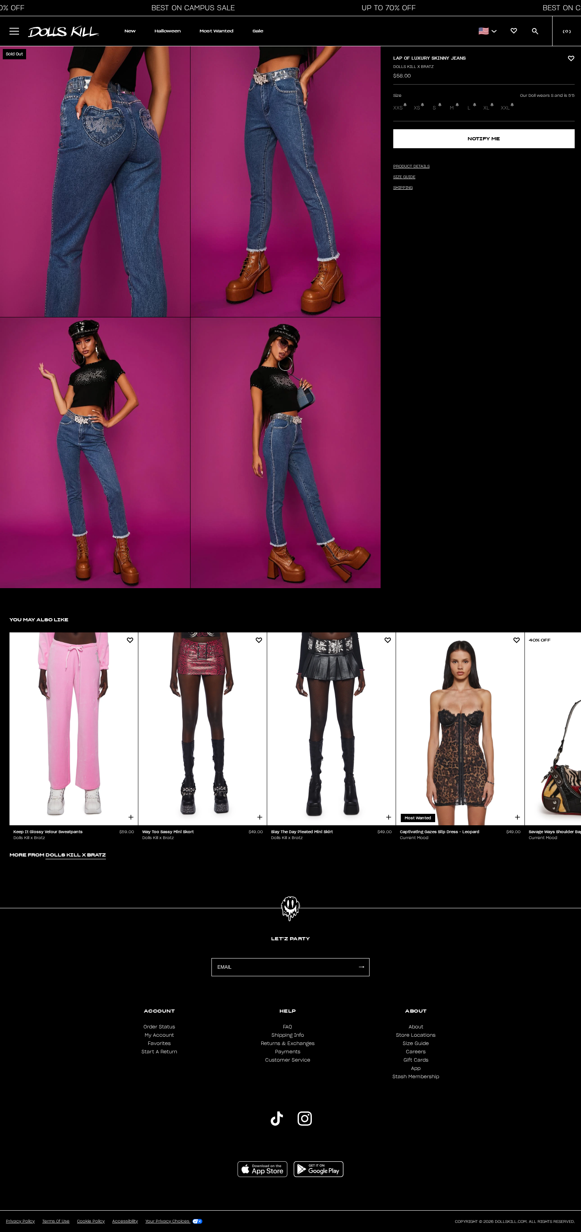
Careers (416, 1051)
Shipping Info (288, 1035)
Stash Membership (415, 1076)
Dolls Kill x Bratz (413, 67)
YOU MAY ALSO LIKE (38, 620)
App (416, 1068)
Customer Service (287, 1060)
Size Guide (416, 1043)
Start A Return (159, 1051)
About (416, 1026)
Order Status (159, 1026)
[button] (191, 8)
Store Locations (416, 1035)
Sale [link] (258, 31)
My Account (159, 1035)
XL (486, 108)
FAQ (287, 1026)
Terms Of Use (56, 1221)
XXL (505, 108)
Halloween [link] (168, 31)
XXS (398, 108)
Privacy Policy (20, 1221)
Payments (287, 1051)
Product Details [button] (411, 166)
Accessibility (125, 1221)
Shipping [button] (403, 188)
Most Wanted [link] (217, 31)
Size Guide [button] (404, 177)
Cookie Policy (91, 1221)
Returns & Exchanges (288, 1043)
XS (417, 108)
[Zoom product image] (95, 181)
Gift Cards (416, 1060)
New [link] (130, 31)
